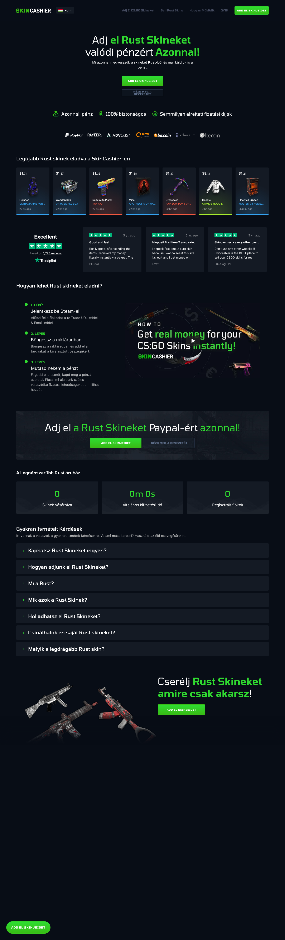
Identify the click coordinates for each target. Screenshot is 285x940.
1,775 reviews (52, 253)
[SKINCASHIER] (33, 10)
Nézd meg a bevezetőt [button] (142, 92)
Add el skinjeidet (142, 80)
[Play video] (193, 341)
